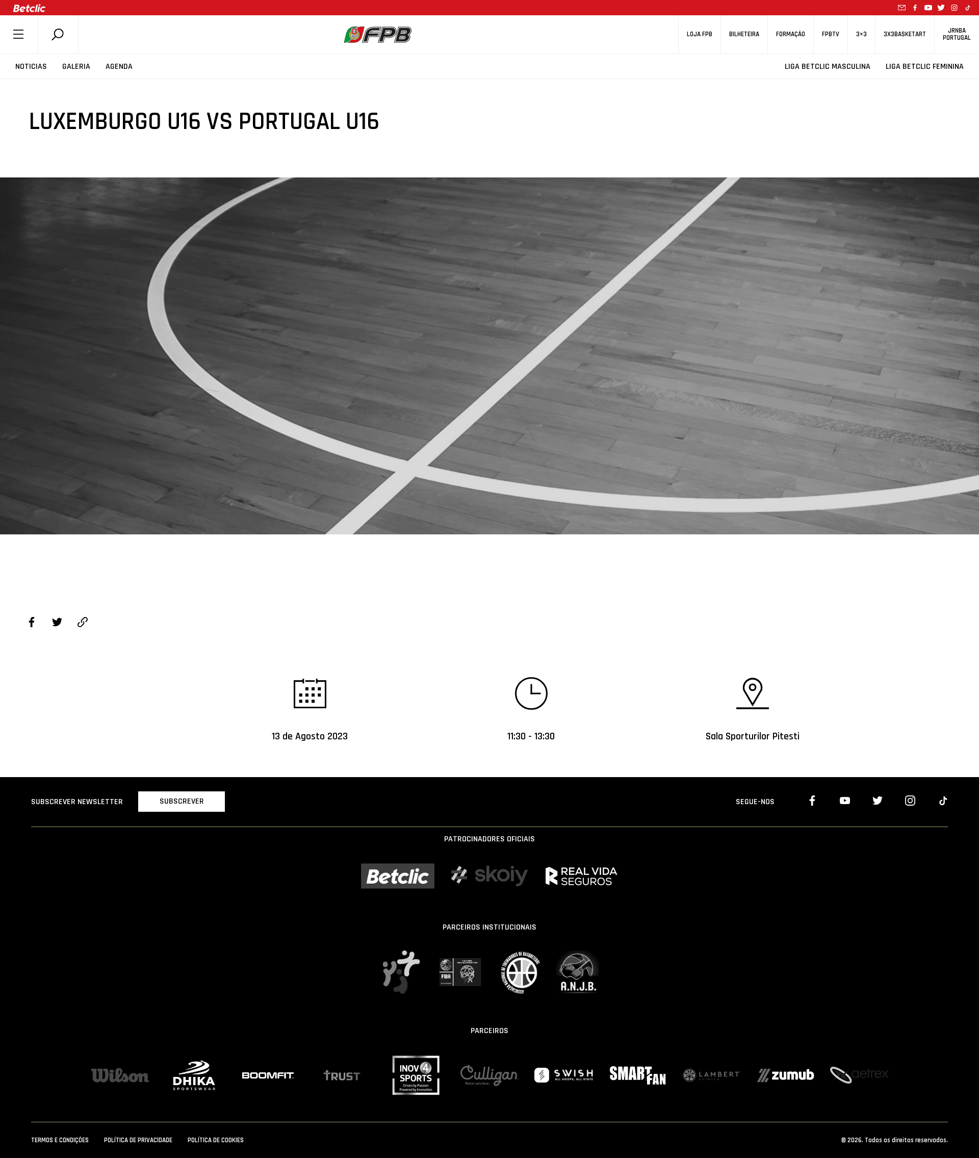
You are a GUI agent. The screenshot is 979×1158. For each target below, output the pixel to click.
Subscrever (182, 801)
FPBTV (830, 34)
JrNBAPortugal (957, 34)
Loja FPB (699, 34)
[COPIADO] (83, 623)
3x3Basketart (905, 34)
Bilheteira (744, 34)
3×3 (861, 34)
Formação (790, 34)
